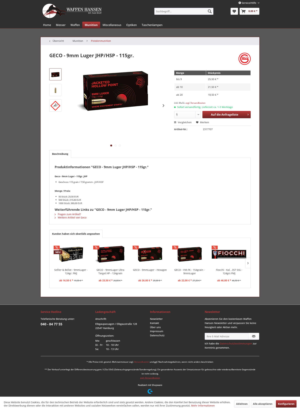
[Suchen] (209, 11)
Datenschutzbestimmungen (236, 343)
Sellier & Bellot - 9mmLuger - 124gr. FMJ (71, 271)
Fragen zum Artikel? (69, 214)
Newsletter (156, 319)
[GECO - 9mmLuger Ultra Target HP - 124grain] (110, 254)
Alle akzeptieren (262, 403)
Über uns (155, 327)
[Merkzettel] (234, 11)
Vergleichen (184, 122)
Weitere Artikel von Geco (71, 217)
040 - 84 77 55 (51, 324)
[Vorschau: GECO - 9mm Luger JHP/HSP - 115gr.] (55, 74)
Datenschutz (157, 335)
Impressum (156, 331)
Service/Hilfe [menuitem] (249, 3)
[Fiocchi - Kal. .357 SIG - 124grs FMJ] (229, 254)
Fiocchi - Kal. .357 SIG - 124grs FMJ (229, 271)
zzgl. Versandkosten (196, 102)
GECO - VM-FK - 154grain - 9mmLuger (189, 271)
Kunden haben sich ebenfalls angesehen (76, 233)
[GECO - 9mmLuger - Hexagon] (150, 254)
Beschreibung (60, 153)
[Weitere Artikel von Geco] (245, 59)
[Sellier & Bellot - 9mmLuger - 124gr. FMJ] (71, 254)
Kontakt (154, 323)
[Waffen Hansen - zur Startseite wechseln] (72, 11)
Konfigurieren (286, 403)
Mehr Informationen (203, 405)
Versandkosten (141, 361)
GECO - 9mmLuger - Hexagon (150, 269)
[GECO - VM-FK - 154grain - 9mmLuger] (189, 254)
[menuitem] (183, 11)
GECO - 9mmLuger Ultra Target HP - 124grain (110, 271)
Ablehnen (242, 403)
